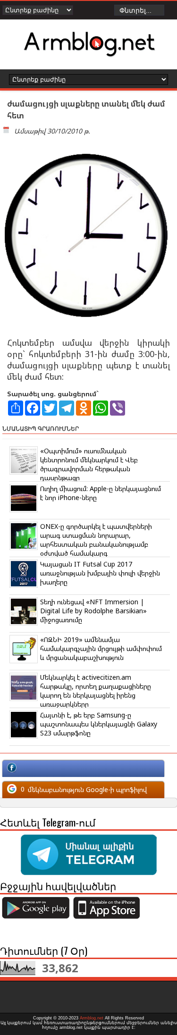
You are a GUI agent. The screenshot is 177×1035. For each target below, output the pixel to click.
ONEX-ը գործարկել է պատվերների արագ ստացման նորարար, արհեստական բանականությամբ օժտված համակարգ (96, 540)
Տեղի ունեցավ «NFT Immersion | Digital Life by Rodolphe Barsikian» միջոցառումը (93, 610)
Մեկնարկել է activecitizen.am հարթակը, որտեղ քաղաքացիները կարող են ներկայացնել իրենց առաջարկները (95, 691)
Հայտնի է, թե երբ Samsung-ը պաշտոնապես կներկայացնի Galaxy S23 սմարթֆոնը (98, 723)
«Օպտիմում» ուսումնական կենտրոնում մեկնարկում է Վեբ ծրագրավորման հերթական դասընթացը (89, 464)
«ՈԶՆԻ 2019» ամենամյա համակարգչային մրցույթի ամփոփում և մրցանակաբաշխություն (101, 648)
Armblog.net (91, 1018)
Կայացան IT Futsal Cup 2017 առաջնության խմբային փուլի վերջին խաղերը (100, 572)
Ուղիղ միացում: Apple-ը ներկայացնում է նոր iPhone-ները (100, 493)
